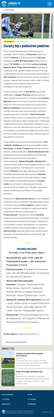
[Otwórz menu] (49, 4)
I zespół (6, 399)
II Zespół (32, 399)
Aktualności (7, 394)
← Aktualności (8, 10)
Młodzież (6, 404)
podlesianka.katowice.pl (28, 334)
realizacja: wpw (47, 412)
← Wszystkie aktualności (15, 342)
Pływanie (32, 404)
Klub (30, 394)
